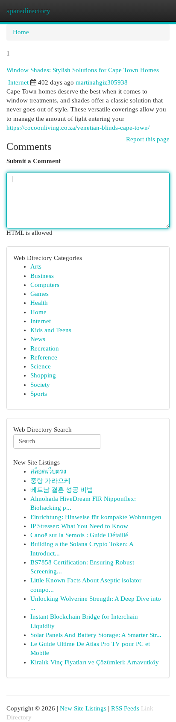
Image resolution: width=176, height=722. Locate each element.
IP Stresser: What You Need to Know (79, 526)
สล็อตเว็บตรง (48, 471)
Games (39, 293)
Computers (44, 284)
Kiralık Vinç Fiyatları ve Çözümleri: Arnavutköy (94, 662)
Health (39, 302)
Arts (35, 266)
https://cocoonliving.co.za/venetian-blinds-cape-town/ (78, 127)
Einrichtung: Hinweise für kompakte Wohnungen (95, 517)
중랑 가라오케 (50, 480)
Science (40, 366)
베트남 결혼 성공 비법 (61, 489)
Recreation (44, 348)
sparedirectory (28, 10)
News (37, 339)
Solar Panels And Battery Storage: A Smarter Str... (95, 634)
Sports (38, 393)
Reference (43, 357)
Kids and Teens (50, 330)
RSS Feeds (125, 708)
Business (42, 275)
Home (21, 32)
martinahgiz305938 (102, 82)
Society (40, 384)
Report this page (148, 139)
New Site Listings (83, 708)
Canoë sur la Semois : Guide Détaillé (79, 535)
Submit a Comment (33, 161)
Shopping (43, 375)
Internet (18, 82)
